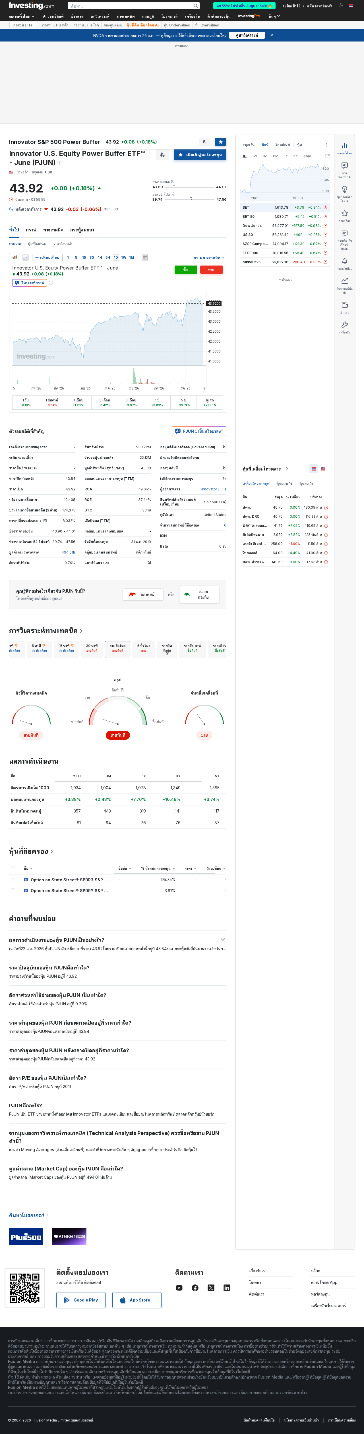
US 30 (248, 235)
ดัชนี (265, 145)
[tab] (12, 649)
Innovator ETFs (213, 489)
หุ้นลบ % (306, 483)
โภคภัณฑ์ (283, 145)
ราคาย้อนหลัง (63, 244)
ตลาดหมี (147, 594)
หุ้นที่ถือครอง (37, 244)
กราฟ (31, 230)
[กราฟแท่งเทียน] (15, 257)
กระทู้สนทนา (82, 230)
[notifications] (341, 5)
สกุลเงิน (249, 145)
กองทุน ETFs (23, 25)
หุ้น (299, 145)
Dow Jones (252, 225)
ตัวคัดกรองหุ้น (219, 16)
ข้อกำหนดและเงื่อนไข (259, 1420)
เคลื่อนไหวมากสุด (256, 483)
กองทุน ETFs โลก (86, 25)
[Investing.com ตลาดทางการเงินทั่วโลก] (31, 6)
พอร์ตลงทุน (320, 1294)
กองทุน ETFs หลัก (55, 25)
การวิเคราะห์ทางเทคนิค (43, 631)
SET (246, 207)
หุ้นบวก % (284, 483)
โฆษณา (255, 1282)
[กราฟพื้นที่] (25, 257)
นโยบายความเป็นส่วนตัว (301, 1420)
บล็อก (315, 1270)
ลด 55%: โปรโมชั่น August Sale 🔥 (244, 5)
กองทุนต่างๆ (113, 25)
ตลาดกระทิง (203, 594)
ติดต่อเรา (256, 1294)
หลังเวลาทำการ (28, 209)
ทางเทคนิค (53, 230)
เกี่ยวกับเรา (257, 1270)
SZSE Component (257, 244)
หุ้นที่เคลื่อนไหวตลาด (262, 469)
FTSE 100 (250, 253)
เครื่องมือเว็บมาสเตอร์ (328, 1305)
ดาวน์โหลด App (324, 1282)
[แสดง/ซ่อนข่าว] (145, 257)
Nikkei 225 (251, 262)
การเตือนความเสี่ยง (342, 1420)
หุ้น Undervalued (177, 25)
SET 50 (249, 216)
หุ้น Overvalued (207, 25)
